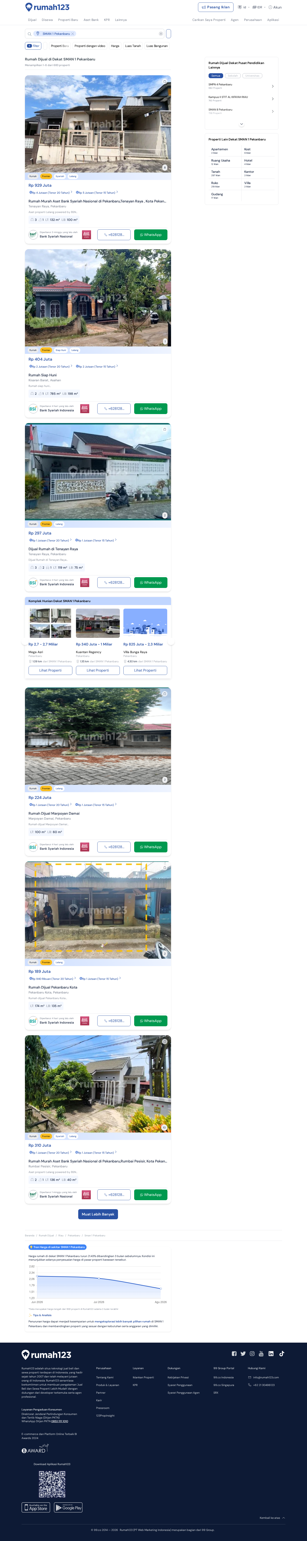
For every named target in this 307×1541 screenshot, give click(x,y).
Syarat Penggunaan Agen (184, 1393)
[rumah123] (46, 1355)
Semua (215, 76)
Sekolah (233, 76)
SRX (216, 1393)
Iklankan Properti (143, 1377)
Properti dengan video (90, 46)
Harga (115, 46)
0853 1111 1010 (59, 1421)
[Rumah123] (47, 7)
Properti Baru (60, 46)
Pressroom (102, 1408)
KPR (135, 1385)
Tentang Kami (104, 1377)
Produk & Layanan (107, 1385)
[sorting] (45, 46)
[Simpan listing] (164, 81)
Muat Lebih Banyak (98, 1214)
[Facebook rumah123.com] (234, 1353)
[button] (91, 33)
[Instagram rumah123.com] (252, 1353)
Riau (60, 1235)
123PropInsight (105, 1415)
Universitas (252, 76)
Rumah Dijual (46, 1235)
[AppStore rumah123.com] (36, 1507)
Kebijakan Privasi (178, 1377)
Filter (34, 46)
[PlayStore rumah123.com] (68, 1507)
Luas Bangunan (157, 46)
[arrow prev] (33, 124)
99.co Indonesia (224, 1377)
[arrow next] (162, 124)
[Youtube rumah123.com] (261, 1353)
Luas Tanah (133, 46)
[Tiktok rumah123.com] (281, 1353)
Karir (99, 1400)
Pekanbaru (74, 1235)
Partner (100, 1393)
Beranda (29, 1235)
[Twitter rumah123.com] (243, 1353)
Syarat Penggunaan (180, 1385)
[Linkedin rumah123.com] (271, 1353)
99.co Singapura (224, 1385)
